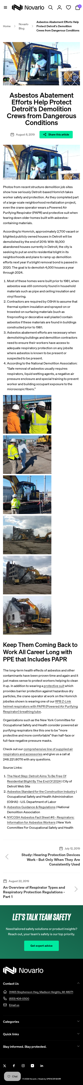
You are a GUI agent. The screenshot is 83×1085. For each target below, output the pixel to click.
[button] (5, 7)
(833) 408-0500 (19, 998)
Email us (14, 1005)
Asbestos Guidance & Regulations (31, 807)
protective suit (54, 686)
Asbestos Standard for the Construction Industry (41, 791)
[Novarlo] (23, 973)
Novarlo (33, 1079)
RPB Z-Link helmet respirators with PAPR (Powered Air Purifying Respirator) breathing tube (40, 706)
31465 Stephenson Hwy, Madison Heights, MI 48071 (41, 992)
